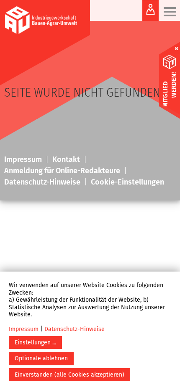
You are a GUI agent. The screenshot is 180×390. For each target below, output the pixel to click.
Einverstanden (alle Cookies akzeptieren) (69, 374)
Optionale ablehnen (41, 358)
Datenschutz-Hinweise (74, 329)
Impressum (24, 329)
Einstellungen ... (35, 342)
